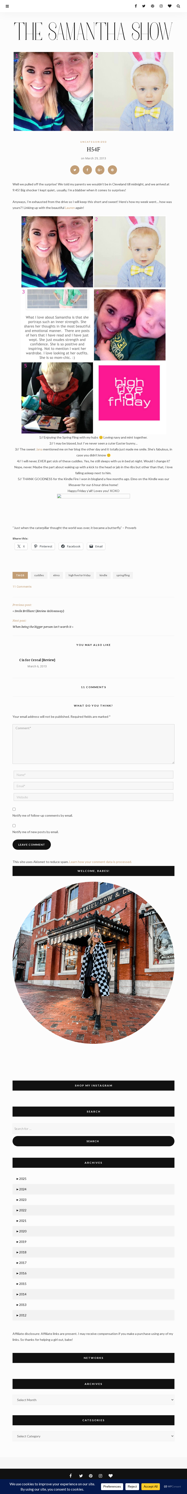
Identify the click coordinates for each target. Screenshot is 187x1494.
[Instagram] (160, 6)
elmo (56, 575)
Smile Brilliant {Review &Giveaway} (39, 611)
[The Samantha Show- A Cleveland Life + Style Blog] (93, 31)
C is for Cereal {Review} (37, 660)
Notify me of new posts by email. (36, 832)
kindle (103, 575)
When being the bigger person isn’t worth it (42, 627)
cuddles (39, 575)
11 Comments (22, 586)
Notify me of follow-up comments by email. (43, 815)
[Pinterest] (151, 6)
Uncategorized (93, 141)
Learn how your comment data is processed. (100, 862)
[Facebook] (134, 6)
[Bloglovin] (168, 6)
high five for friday (80, 575)
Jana (39, 449)
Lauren (70, 208)
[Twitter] (142, 6)
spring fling (123, 575)
